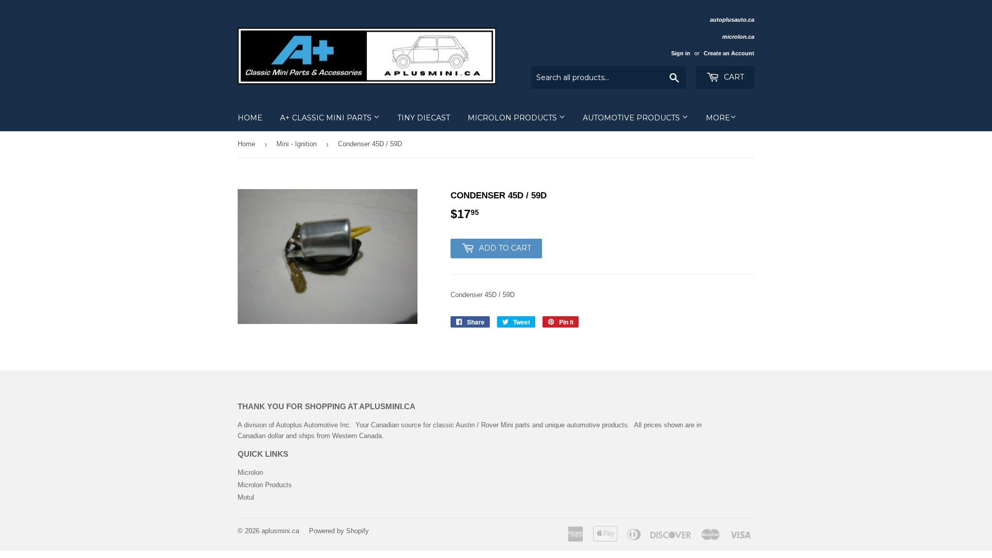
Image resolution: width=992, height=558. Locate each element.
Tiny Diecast (423, 117)
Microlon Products (513, 117)
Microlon (250, 472)
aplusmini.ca (280, 531)
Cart (733, 77)
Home (250, 117)
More (718, 117)
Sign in (680, 53)
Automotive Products (632, 117)
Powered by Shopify (339, 531)
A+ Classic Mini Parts (327, 117)
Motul (246, 497)
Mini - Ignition (296, 144)
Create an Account (729, 53)
